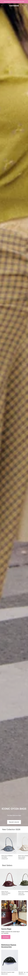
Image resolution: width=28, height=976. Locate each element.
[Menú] (2, 5)
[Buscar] (22, 5)
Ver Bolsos (5, 937)
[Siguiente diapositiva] (25, 846)
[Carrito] (26, 5)
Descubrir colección (14, 822)
